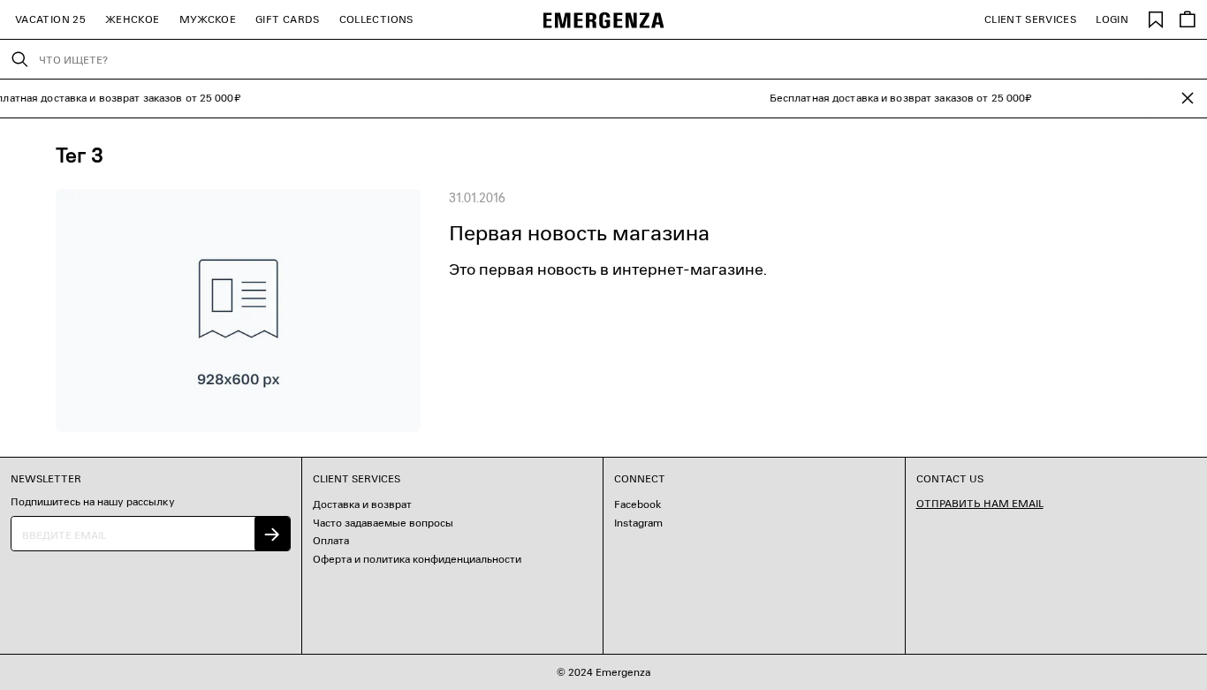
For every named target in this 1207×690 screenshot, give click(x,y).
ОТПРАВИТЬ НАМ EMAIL (980, 503)
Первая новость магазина (579, 233)
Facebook (638, 504)
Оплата (331, 540)
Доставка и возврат (362, 504)
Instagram (638, 522)
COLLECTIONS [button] (376, 19)
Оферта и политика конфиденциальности (417, 558)
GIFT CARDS (287, 19)
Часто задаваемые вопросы (383, 522)
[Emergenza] (603, 20)
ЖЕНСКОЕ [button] (132, 19)
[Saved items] (1155, 19)
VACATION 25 (50, 19)
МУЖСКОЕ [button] (208, 19)
